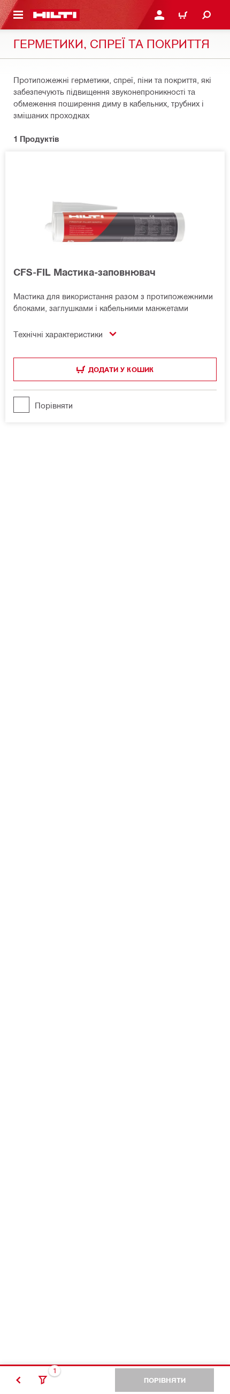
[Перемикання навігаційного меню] (18, 15)
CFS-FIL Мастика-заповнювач (84, 272)
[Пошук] (206, 15)
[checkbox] (115, 404)
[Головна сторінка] (55, 15)
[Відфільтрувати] (43, 1380)
